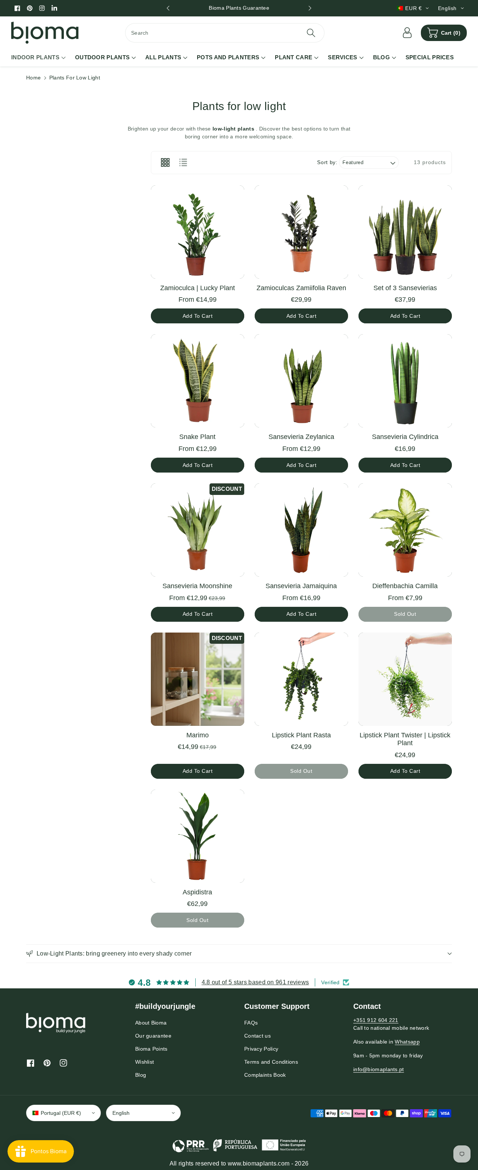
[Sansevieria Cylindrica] (405, 380)
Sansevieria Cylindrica (405, 436)
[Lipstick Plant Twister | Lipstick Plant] (405, 679)
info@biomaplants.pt (378, 1069)
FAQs (251, 1023)
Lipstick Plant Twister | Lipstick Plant (405, 739)
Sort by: (327, 162)
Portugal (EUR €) (61, 1113)
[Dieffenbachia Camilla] (405, 530)
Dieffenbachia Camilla (405, 586)
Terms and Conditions (271, 1062)
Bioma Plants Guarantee (239, 8)
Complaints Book (265, 1075)
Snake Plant (197, 436)
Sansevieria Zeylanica (301, 436)
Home (33, 78)
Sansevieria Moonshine (197, 586)
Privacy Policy (261, 1049)
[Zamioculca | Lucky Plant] (197, 232)
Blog (140, 1075)
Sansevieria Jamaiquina (301, 586)
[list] (183, 162)
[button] (443, 33)
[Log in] (407, 33)
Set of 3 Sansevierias (405, 288)
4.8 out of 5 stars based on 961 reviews (255, 982)
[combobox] (224, 32)
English (121, 1113)
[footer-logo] (56, 1023)
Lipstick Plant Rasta (301, 735)
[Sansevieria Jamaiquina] (301, 530)
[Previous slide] (168, 8)
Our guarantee (153, 1036)
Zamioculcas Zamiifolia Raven (301, 288)
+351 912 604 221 (375, 1020)
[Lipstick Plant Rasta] (301, 679)
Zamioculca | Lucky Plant (197, 288)
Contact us (257, 1036)
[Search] (311, 32)
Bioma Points (151, 1049)
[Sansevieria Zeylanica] (301, 380)
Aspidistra (197, 892)
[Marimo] (197, 679)
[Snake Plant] (197, 380)
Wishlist (144, 1062)
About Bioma (151, 1023)
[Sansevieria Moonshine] (197, 530)
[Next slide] (310, 8)
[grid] (165, 162)
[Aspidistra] (197, 836)
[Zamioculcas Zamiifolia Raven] (301, 232)
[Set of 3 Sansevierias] (405, 232)
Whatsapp (407, 1042)
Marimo (197, 735)
